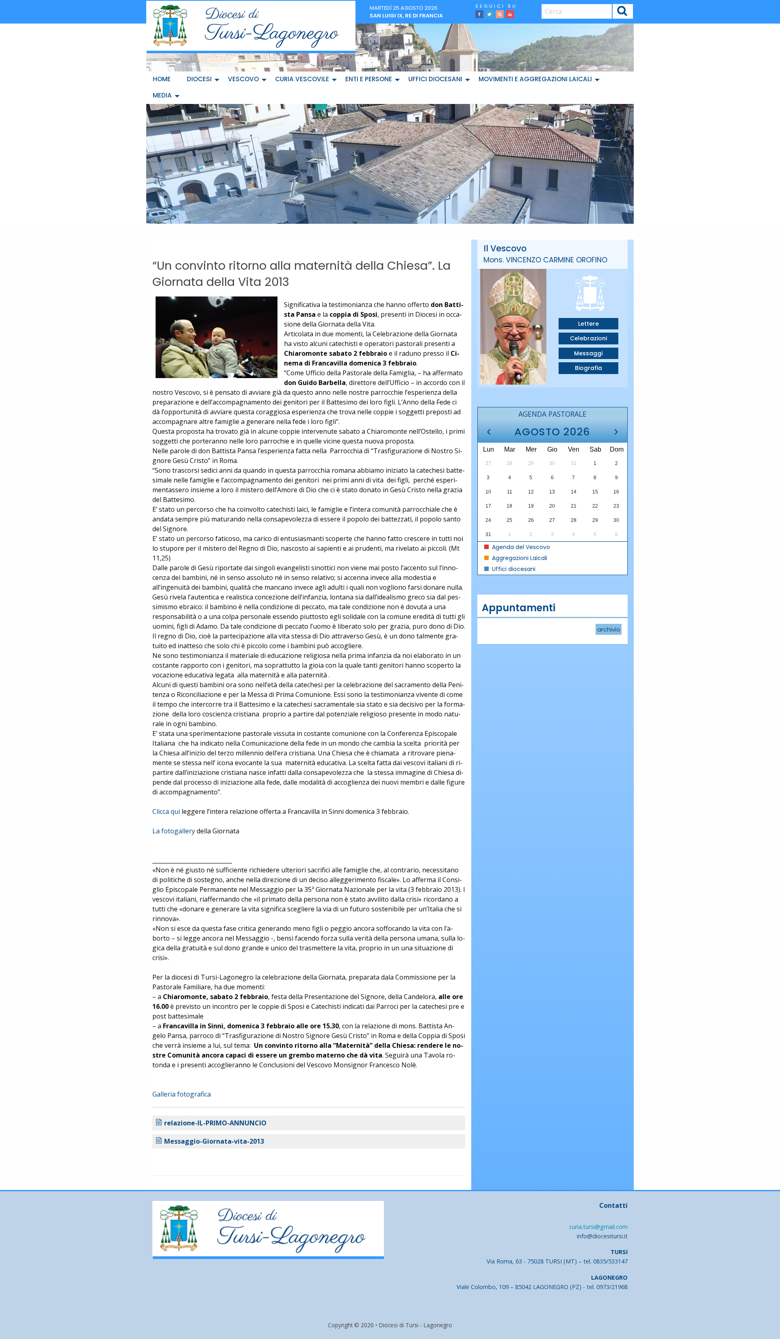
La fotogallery (173, 830)
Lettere (588, 324)
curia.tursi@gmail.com (598, 1227)
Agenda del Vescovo (520, 547)
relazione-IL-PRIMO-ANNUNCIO (215, 1123)
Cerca (622, 12)
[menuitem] (163, 79)
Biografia (588, 368)
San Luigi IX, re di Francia (406, 15)
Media (162, 95)
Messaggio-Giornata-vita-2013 (214, 1141)
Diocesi (199, 79)
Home (162, 79)
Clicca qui (166, 811)
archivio (608, 629)
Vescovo (243, 79)
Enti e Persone (368, 79)
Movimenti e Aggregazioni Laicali (535, 79)
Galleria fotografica (181, 1094)
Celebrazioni (588, 338)
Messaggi (588, 353)
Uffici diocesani (435, 79)
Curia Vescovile (302, 79)
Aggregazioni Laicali (518, 558)
